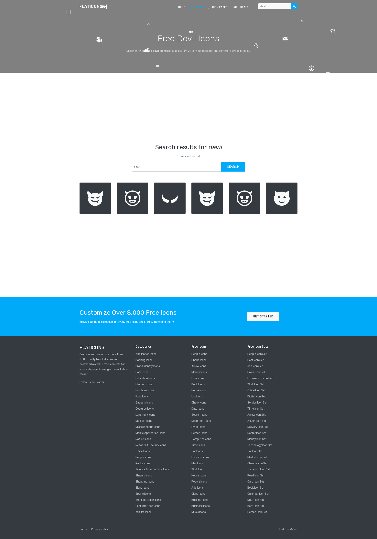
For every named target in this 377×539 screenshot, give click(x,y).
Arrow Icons (198, 366)
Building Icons (199, 499)
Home (181, 7)
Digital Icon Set (256, 396)
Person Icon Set (257, 512)
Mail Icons (197, 463)
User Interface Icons (147, 505)
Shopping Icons (144, 481)
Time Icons (198, 445)
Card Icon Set (255, 481)
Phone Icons (199, 360)
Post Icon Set (255, 360)
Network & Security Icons (150, 445)
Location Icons (200, 457)
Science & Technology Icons (152, 469)
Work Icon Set (255, 384)
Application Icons (145, 353)
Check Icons (198, 402)
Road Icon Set (255, 475)
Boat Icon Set (255, 505)
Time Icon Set (255, 408)
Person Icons (199, 432)
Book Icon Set (255, 487)
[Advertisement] (188, 108)
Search (233, 166)
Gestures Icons (144, 408)
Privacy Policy (99, 529)
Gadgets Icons (144, 402)
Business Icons (200, 505)
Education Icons (145, 378)
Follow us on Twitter (92, 382)
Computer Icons (201, 439)
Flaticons (91, 6)
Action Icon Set (256, 420)
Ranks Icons (142, 463)
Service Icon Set (257, 402)
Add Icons (197, 487)
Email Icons (198, 426)
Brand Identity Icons (147, 366)
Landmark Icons (145, 414)
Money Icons (199, 372)
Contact (84, 529)
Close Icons (198, 493)
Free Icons (198, 7)
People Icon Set (257, 353)
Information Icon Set (260, 378)
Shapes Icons (143, 475)
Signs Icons (142, 487)
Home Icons (198, 390)
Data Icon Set (255, 499)
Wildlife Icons (143, 512)
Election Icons (143, 384)
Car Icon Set (254, 451)
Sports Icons (143, 493)
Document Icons (201, 420)
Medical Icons (143, 420)
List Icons (197, 396)
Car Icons (197, 451)
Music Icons (198, 512)
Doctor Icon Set (256, 432)
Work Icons (198, 469)
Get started (263, 316)
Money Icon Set (256, 439)
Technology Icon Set (259, 445)
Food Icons (142, 396)
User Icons (197, 378)
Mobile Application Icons (150, 432)
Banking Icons (144, 360)
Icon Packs (220, 7)
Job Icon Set (255, 366)
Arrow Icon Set (256, 414)
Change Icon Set (257, 463)
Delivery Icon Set (257, 426)
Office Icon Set (256, 390)
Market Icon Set (257, 457)
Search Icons (199, 414)
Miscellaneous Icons (147, 426)
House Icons (198, 475)
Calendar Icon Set (258, 493)
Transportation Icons (148, 499)
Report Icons (199, 481)
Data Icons (141, 372)
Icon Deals (241, 7)
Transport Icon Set (258, 469)
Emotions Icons (144, 390)
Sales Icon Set (256, 372)
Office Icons (142, 451)
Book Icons (198, 384)
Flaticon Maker (288, 529)
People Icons (143, 457)
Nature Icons (143, 439)
